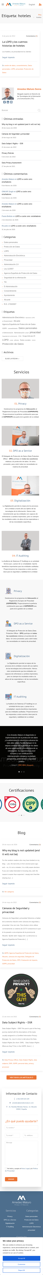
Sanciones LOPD (30, 317)
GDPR (4, 328)
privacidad (19, 69)
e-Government (7, 321)
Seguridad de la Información (9, 336)
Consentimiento (10, 291)
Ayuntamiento (9, 295)
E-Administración (10, 286)
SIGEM (33, 340)
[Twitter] (4, 102)
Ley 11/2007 (9, 269)
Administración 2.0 (11, 264)
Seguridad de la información (15, 278)
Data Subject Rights (26, 1060)
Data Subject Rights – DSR (17, 1022)
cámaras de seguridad (16, 956)
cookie (11, 340)
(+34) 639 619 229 (22, 1099)
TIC (5, 282)
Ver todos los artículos (21, 1077)
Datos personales (11, 242)
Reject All (21, 1270)
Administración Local (21, 333)
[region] (21, 1256)
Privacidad (8, 260)
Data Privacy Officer (11, 1060)
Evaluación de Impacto (29, 960)
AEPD (6, 953)
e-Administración (7, 333)
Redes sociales (25, 340)
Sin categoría (9, 892)
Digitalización (10, 1223)
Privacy (9, 1216)
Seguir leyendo (8, 57)
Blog (39, 15)
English (32, 4)
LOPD (13, 69)
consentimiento (21, 65)
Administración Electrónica (14, 256)
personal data (23, 1063)
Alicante (7, 300)
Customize (21, 1264)
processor (5, 1067)
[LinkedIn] (8, 102)
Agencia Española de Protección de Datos (20, 273)
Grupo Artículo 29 (28, 336)
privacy (16, 340)
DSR (10, 1063)
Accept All (21, 1258)
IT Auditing (10, 1227)
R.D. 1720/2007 (10, 304)
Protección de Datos (12, 247)
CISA (19, 336)
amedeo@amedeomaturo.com (22, 1103)
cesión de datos (10, 65)
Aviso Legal (25, 1168)
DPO (19, 960)
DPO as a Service (10, 1220)
